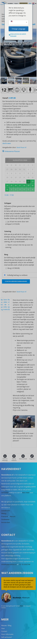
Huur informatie (7, 634)
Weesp (3, 513)
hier (21, 606)
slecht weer (6, 143)
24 (7, 185)
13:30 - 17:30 (9, 195)
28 (24, 185)
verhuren (4, 492)
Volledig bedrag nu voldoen (17, 275)
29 (28, 185)
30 (32, 185)
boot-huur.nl (21, 147)
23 (32, 181)
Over (3, 628)
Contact (4, 631)
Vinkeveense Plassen (12, 151)
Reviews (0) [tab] (9, 305)
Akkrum (12, 516)
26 (16, 185)
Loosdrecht (5, 510)
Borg (14, 268)
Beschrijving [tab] (2, 305)
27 (20, 185)
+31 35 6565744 (24, 564)
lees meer (26, 492)
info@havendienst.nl (8, 564)
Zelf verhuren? (6, 637)
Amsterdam (5, 522)
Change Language (18, 29)
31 (7, 189)
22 (28, 181)
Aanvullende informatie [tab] (5, 305)
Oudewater (5, 519)
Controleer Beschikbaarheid (16, 281)
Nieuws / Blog (6, 625)
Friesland (4, 516)
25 (11, 185)
